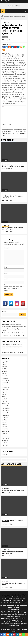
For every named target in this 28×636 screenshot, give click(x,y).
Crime (23, 595)
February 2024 (5, 431)
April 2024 (4, 426)
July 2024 (4, 419)
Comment (7, 248)
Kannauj (14, 597)
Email (5, 273)
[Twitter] (6, 47)
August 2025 (5, 389)
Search (4, 311)
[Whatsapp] (24, 47)
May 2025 (4, 396)
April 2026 (4, 371)
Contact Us (20, 597)
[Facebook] (3, 47)
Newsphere (21, 629)
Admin (11, 39)
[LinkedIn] (12, 47)
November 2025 (5, 382)
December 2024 (5, 408)
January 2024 (5, 433)
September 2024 (6, 415)
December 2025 (5, 380)
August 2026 (5, 362)
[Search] (26, 11)
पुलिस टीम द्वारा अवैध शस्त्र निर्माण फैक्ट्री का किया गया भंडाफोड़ (13, 332)
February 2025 (5, 403)
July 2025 (4, 392)
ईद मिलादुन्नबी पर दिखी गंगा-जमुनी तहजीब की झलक (13, 166)
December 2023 (5, 436)
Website (6, 279)
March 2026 (4, 373)
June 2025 (4, 394)
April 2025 (4, 399)
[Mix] (21, 47)
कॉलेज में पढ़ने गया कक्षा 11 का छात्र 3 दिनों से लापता (13, 598)
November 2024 (5, 410)
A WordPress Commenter (8, 352)
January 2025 (5, 405)
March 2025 (4, 401)
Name (6, 267)
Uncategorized (5, 22)
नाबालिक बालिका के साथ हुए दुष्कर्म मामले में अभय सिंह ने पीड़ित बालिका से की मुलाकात (8, 131)
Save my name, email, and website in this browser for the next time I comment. (13, 288)
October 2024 (5, 412)
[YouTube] (22, 303)
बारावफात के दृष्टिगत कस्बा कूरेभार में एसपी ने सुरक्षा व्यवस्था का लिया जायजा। (12, 228)
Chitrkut (19, 595)
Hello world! (20, 352)
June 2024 (4, 422)
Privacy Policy (20, 600)
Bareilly (14, 595)
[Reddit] (9, 47)
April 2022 (4, 443)
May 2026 (4, 368)
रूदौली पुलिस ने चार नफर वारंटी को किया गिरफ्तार (13, 622)
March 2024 (4, 429)
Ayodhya (9, 595)
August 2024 (5, 417)
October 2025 (5, 385)
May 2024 (4, 424)
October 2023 (5, 440)
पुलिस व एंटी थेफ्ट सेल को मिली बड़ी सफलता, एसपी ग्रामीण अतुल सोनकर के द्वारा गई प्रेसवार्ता (12, 347)
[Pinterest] (15, 47)
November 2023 (5, 438)
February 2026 (5, 375)
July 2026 (4, 364)
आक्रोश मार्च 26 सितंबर (14, 609)
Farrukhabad (8, 597)
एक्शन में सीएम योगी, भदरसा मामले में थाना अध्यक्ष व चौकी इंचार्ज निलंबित (20, 130)
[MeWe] (18, 47)
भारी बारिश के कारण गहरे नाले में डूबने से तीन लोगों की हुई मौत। (13, 335)
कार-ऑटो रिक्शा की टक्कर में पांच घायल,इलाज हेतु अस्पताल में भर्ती (14, 326)
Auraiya (4, 595)
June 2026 (4, 366)
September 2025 (6, 387)
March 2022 (4, 445)
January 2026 (5, 378)
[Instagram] (17, 303)
